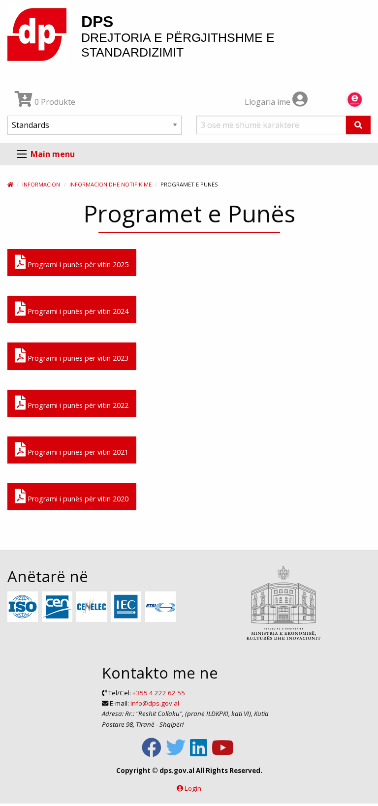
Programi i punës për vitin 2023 (77, 358)
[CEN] (58, 607)
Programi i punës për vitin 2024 (77, 311)
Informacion (41, 184)
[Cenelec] (92, 607)
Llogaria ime (268, 101)
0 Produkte (53, 101)
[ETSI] (161, 607)
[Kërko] (358, 125)
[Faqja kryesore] (10, 184)
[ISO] (23, 607)
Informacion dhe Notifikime (110, 184)
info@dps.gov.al (154, 703)
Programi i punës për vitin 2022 (77, 405)
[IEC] (127, 607)
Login (193, 788)
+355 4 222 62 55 (158, 692)
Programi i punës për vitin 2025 (77, 264)
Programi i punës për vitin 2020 (77, 498)
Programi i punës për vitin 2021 (77, 452)
